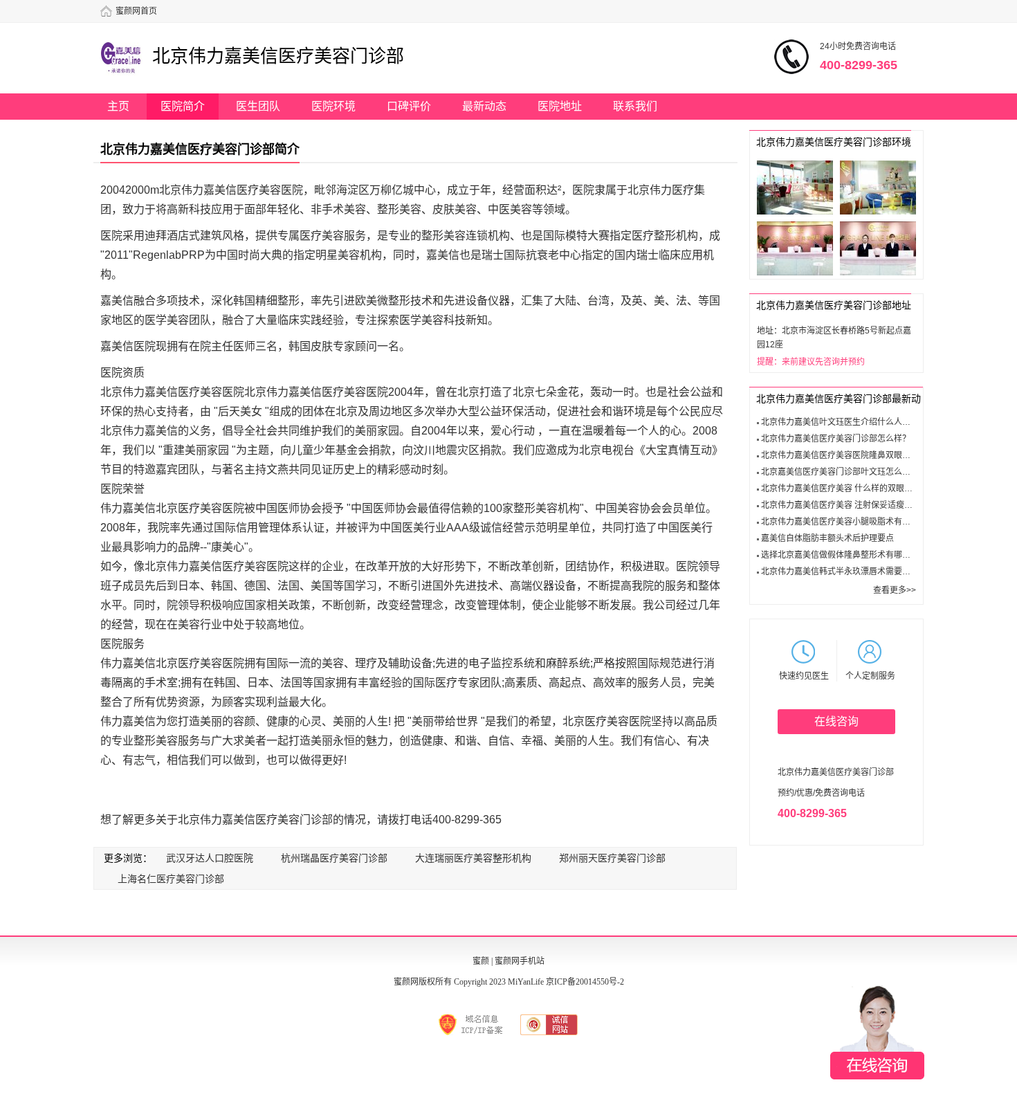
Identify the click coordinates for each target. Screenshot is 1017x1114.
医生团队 (258, 106)
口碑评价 (409, 106)
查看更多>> (894, 590)
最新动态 (484, 106)
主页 (118, 106)
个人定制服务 (870, 676)
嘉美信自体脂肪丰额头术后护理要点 (827, 538)
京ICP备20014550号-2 (585, 982)
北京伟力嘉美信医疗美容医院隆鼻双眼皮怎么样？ (852, 455)
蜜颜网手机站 (519, 961)
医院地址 (560, 106)
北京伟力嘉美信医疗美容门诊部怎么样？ (835, 439)
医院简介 (183, 106)
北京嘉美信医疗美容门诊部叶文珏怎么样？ (840, 472)
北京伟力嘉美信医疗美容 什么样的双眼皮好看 (845, 488)
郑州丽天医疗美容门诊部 (612, 858)
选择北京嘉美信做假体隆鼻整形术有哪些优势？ (848, 555)
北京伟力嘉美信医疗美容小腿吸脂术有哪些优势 (848, 522)
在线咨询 (836, 721)
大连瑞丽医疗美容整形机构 (473, 858)
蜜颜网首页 (136, 11)
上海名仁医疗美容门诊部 (171, 878)
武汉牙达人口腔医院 (209, 858)
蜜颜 (481, 961)
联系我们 (635, 106)
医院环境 (333, 106)
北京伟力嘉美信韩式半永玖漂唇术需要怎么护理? (850, 571)
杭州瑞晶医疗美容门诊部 (334, 858)
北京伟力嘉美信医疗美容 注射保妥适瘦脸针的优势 (853, 505)
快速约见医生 (804, 676)
